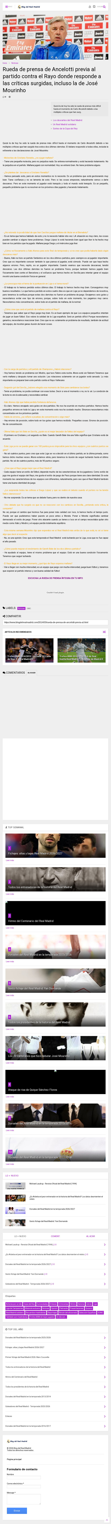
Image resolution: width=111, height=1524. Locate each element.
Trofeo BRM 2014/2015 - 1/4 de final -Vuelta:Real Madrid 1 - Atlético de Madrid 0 (81, 657)
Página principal (14, 1459)
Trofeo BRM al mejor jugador (42, 1317)
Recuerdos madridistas (36, 1313)
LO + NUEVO (12, 1175)
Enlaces (53, 1304)
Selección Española (87, 1313)
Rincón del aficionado (68, 1313)
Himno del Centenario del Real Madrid (30, 921)
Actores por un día (14, 1304)
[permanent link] (9, 97)
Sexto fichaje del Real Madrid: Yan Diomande (34, 988)
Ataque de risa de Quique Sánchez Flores (32, 1089)
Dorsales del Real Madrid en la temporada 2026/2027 (52, 1209)
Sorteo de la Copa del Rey (65, 128)
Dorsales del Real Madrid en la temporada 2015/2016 (40, 1123)
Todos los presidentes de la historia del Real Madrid (39, 1022)
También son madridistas (17, 1317)
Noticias (15, 63)
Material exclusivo (32, 1308)
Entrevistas (63, 1304)
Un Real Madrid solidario (64, 124)
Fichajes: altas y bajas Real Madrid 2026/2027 (35, 853)
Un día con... (61, 1317)
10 (10, 1152)
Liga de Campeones (14, 1308)
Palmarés (64, 1308)
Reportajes (52, 1313)
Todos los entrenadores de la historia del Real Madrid (40, 887)
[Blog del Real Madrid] (29, 8)
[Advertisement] (23, 119)
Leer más (10, 860)
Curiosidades (42, 1304)
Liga (95, 1304)
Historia (81, 1304)
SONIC (100, 1313)
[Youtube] (90, 6)
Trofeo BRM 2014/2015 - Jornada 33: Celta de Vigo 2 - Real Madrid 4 (29, 657)
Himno (73, 1304)
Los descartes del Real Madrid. (68, 120)
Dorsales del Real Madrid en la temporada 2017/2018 (40, 1157)
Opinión (54, 1308)
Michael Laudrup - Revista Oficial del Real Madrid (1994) (53, 1184)
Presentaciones (76, 1308)
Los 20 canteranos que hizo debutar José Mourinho (39, 1056)
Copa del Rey (29, 1304)
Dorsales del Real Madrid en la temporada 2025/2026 (40, 954)
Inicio (5, 63)
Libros (89, 1304)
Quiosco (88, 1308)
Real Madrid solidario (15, 1313)
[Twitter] (94, 6)
